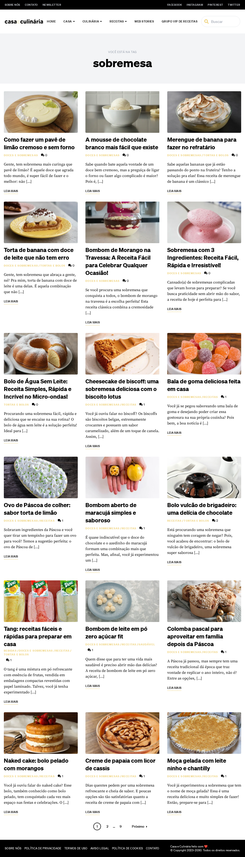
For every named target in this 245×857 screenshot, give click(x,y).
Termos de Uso (76, 848)
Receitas (117, 21)
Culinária (91, 21)
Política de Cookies (127, 848)
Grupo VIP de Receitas (180, 21)
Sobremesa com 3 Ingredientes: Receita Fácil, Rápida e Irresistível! (203, 257)
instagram (195, 5)
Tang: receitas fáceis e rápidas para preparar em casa (38, 636)
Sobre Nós (12, 5)
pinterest (215, 5)
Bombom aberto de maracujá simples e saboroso (110, 512)
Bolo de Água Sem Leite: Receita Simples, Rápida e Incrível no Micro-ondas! (37, 389)
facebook (174, 5)
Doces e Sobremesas (21, 155)
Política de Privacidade (42, 848)
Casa (67, 21)
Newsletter (52, 5)
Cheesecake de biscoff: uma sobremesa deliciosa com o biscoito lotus (122, 389)
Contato (31, 5)
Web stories (144, 21)
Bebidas (10, 651)
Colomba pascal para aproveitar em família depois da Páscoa (195, 636)
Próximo (138, 826)
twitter (234, 5)
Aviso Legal (99, 848)
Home (51, 21)
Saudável (147, 644)
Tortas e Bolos (215, 155)
